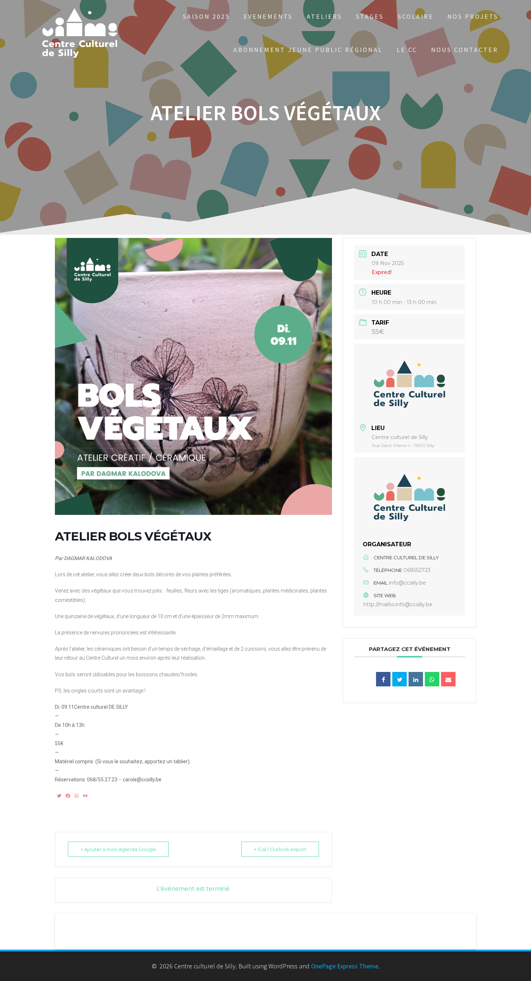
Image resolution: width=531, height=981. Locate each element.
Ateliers (324, 16)
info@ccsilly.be (407, 583)
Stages (370, 16)
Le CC (407, 49)
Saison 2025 (206, 16)
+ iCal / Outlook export (280, 849)
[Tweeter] (399, 679)
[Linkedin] (416, 679)
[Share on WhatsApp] (432, 679)
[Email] (448, 679)
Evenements (268, 16)
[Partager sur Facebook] (383, 679)
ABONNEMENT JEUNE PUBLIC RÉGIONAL (308, 49)
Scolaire (415, 16)
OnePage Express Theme (344, 966)
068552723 (417, 570)
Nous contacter (464, 49)
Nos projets (472, 16)
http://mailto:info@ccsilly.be (397, 604)
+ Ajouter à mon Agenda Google (118, 849)
